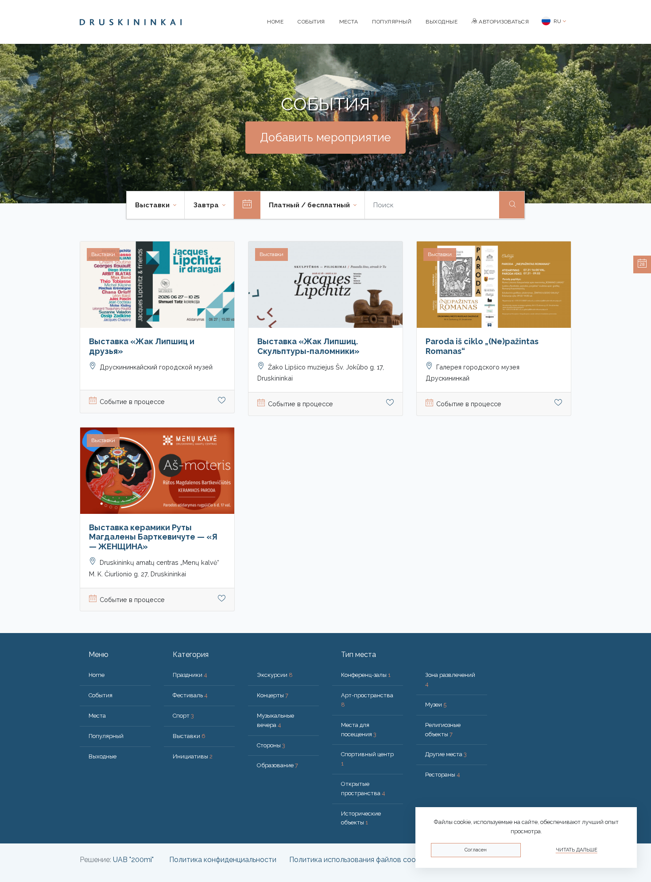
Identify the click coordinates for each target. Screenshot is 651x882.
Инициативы (193, 756)
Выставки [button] (153, 205)
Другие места (446, 754)
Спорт (183, 715)
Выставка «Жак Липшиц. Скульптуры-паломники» (308, 346)
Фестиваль (190, 695)
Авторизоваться (503, 22)
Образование (277, 765)
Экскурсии (275, 675)
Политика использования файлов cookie (357, 859)
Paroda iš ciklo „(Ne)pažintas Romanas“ (482, 346)
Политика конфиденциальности (222, 859)
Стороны (271, 745)
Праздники (190, 675)
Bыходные (441, 22)
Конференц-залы (366, 675)
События (311, 22)
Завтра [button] (207, 205)
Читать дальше (576, 850)
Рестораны (442, 774)
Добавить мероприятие (325, 137)
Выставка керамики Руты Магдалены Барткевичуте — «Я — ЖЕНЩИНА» (153, 537)
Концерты (272, 695)
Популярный (391, 22)
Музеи (435, 704)
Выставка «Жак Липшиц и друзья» (141, 346)
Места (348, 22)
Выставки (189, 736)
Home (275, 22)
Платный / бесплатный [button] (310, 205)
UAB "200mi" (133, 859)
